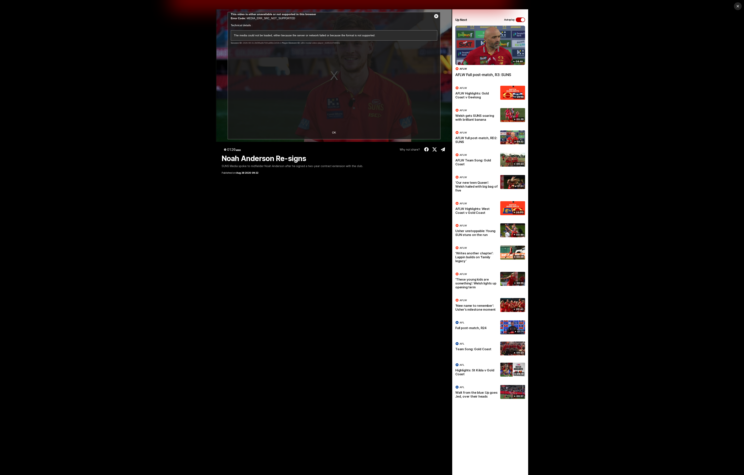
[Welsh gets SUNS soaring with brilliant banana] (490, 116)
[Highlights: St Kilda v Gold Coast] (490, 370)
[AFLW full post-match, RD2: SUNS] (490, 138)
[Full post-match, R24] (490, 327)
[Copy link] (443, 149)
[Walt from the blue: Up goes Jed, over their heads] (490, 392)
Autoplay (509, 19)
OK (334, 132)
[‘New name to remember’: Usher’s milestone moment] (490, 306)
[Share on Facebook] (426, 149)
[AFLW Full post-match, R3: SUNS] (490, 53)
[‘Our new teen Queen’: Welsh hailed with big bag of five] (490, 184)
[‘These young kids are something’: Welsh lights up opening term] (490, 281)
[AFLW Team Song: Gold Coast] (490, 160)
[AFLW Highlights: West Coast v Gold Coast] (490, 209)
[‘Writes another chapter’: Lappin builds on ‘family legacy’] (490, 255)
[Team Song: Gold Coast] (490, 348)
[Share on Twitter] (435, 149)
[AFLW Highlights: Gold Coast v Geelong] (490, 93)
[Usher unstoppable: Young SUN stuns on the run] (490, 231)
